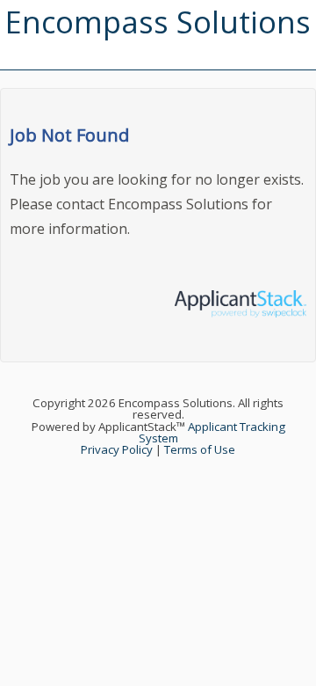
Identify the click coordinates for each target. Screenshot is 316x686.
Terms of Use (199, 449)
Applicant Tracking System (212, 432)
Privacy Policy (117, 449)
